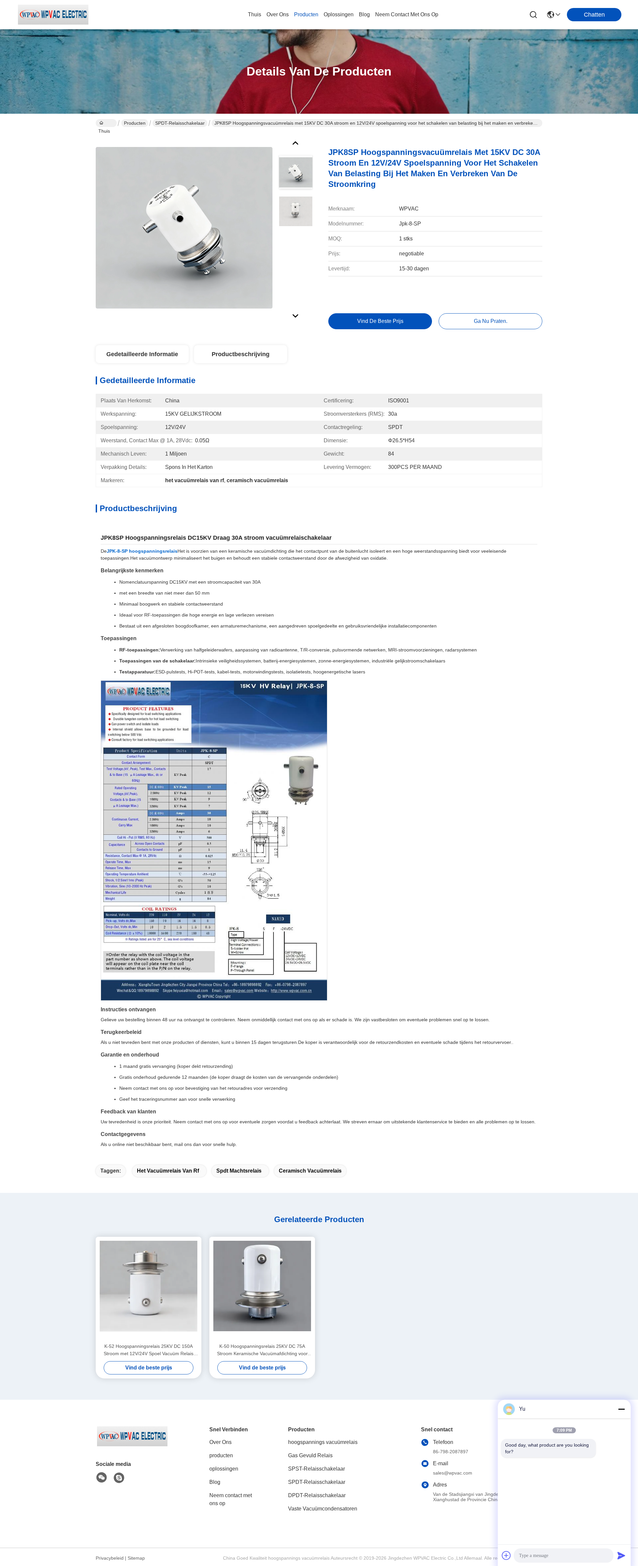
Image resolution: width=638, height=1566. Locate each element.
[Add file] (506, 1555)
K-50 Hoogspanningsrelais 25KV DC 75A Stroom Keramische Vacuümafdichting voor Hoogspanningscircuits (262, 1350)
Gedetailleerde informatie (142, 354)
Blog (214, 1482)
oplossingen (339, 14)
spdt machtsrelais (239, 1171)
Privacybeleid (110, 1558)
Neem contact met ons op (230, 1499)
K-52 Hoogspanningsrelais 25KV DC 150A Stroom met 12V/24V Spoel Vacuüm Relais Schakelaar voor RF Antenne (148, 1350)
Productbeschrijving (240, 354)
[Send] (621, 1555)
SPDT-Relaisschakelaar (180, 123)
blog (364, 14)
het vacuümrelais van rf (168, 1171)
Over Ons (220, 1442)
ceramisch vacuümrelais (310, 1171)
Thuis (254, 14)
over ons (277, 14)
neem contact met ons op (406, 14)
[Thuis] (132, 1444)
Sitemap (136, 1558)
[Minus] (621, 1409)
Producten (135, 123)
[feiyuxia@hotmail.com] (119, 1478)
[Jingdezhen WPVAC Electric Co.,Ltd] (53, 15)
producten (306, 14)
